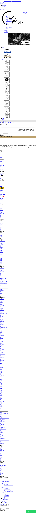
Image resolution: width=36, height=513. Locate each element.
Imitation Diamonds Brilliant (10, 27)
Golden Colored (8, 26)
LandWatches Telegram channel (16, 1)
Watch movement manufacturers (8, 490)
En (1, 1)
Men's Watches (6, 15)
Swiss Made (7, 20)
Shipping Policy (4, 500)
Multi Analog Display (9, 21)
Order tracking (4, 5)
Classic (7, 16)
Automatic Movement (9, 18)
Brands (3, 47)
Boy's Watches (6, 31)
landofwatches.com (3, 504)
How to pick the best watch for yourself (9, 486)
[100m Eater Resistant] (7, 88)
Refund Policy (4, 501)
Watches (24, 13)
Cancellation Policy (5, 502)
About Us (3, 497)
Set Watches (5, 30)
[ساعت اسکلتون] (7, 65)
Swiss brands (6, 488)
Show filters (4, 121)
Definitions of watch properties (8, 494)
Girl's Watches (6, 32)
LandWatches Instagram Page (8, 1)
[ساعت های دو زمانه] (7, 117)
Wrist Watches (25, 12)
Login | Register (2, 9)
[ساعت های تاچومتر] (7, 100)
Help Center (3, 483)
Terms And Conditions (5, 499)
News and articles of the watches (8, 493)
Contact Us (3, 498)
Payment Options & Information (8, 485)
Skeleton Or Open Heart (9, 19)
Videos (3, 118)
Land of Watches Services (5, 481)
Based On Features (4, 59)
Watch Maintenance (6, 495)
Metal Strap (7, 17)
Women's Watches (6, 22)
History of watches (6, 496)
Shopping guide (6, 484)
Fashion (7, 28)
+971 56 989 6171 (2, 2)
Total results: (2, 134)
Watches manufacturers (7, 489)
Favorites (3, 6)
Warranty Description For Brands (8, 491)
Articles (3, 119)
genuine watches (8, 144)
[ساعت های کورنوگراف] (7, 94)
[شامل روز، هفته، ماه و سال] (7, 71)
